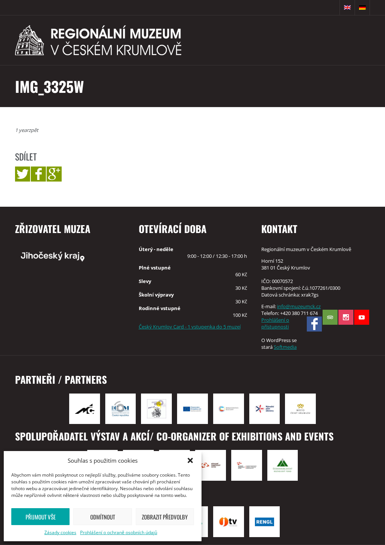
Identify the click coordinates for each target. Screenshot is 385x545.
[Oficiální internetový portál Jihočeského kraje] (69, 256)
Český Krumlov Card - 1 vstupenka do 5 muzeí (190, 326)
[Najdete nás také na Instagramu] (345, 317)
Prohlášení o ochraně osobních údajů (118, 532)
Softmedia (285, 347)
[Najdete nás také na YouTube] (361, 317)
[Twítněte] (22, 174)
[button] (190, 460)
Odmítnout (102, 517)
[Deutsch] (362, 7)
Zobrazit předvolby (165, 517)
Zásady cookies (60, 532)
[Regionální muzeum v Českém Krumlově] (98, 40)
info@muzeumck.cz (299, 306)
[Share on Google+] (54, 174)
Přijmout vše (41, 517)
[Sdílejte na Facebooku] (38, 174)
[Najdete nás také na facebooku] (314, 324)
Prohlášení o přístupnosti (275, 323)
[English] (347, 7)
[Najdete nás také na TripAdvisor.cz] (330, 317)
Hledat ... (332, 7)
